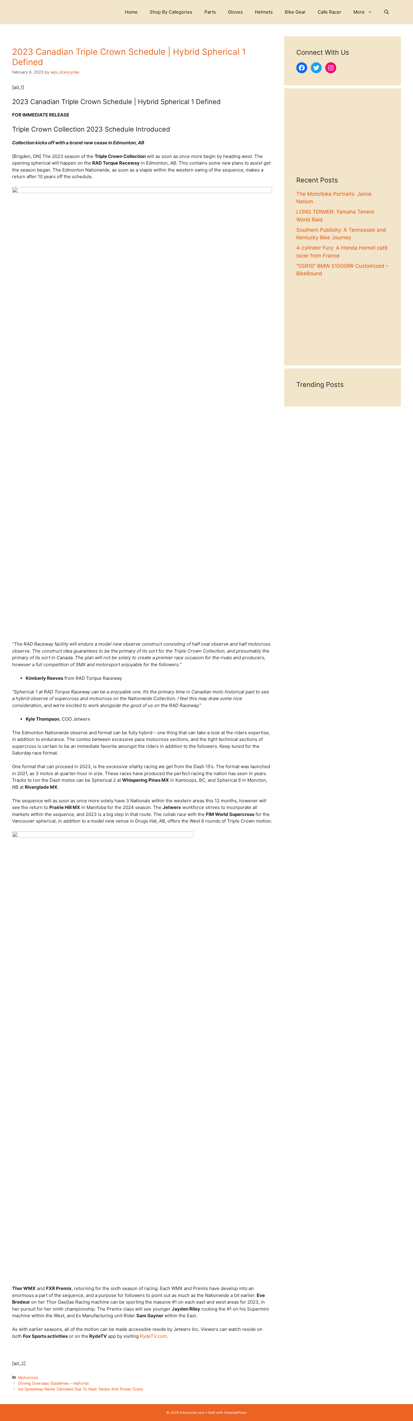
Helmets (264, 12)
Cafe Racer (329, 12)
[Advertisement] (342, 138)
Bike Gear (295, 12)
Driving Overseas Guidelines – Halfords (53, 1383)
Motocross (28, 1377)
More (359, 12)
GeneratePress (235, 1412)
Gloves (235, 12)
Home (131, 12)
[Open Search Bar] (386, 12)
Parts (210, 12)
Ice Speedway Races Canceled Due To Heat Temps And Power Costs (81, 1389)
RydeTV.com (153, 1336)
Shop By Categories (171, 12)
